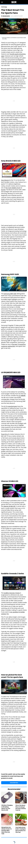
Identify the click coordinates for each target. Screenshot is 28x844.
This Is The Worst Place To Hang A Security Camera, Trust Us (20, 808)
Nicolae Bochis (6, 16)
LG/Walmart (23, 388)
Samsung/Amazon (22, 290)
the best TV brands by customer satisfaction (13, 345)
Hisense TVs (4, 527)
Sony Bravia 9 (5, 180)
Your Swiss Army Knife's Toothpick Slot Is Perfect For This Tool (20, 830)
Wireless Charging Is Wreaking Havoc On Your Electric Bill (6, 807)
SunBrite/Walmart (22, 589)
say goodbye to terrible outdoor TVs (13, 613)
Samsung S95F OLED (10, 294)
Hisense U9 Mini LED (9, 506)
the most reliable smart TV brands (11, 189)
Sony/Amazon (23, 176)
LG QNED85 (22, 396)
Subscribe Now (14, 782)
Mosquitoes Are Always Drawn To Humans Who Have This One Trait (6, 831)
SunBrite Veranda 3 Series (12, 593)
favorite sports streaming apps (13, 55)
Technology (4, 7)
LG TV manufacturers (10, 407)
